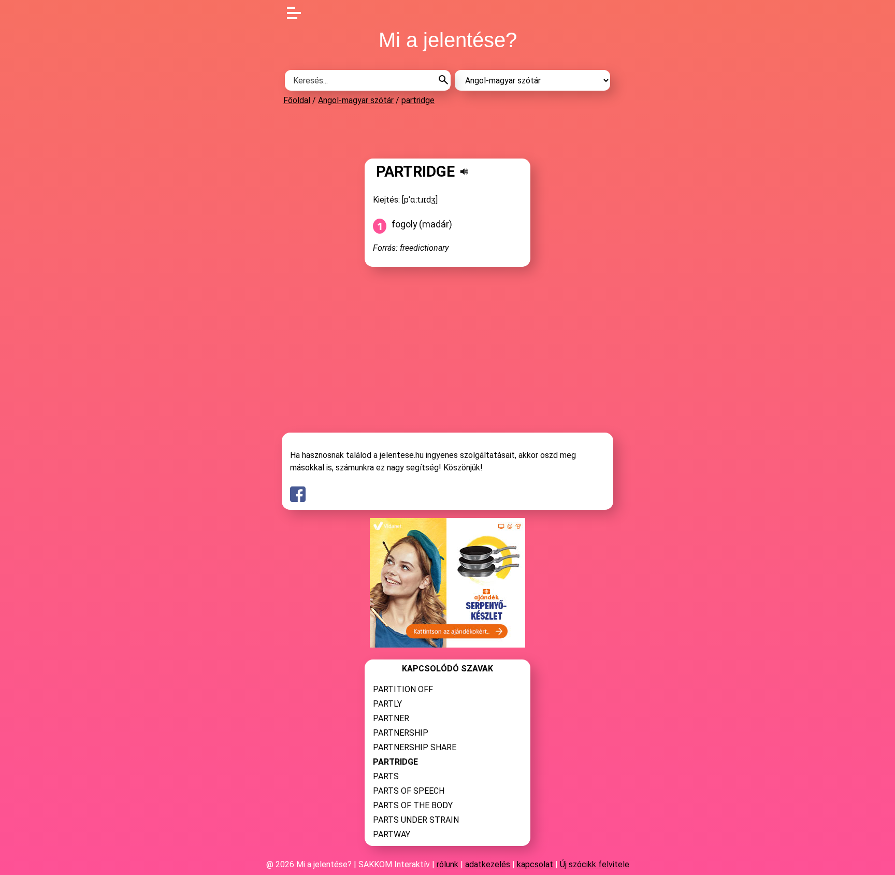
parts (386, 776)
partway (391, 834)
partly (387, 704)
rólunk (447, 864)
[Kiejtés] (464, 171)
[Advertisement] (447, 131)
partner (391, 718)
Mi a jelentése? (448, 39)
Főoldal (296, 100)
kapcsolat (535, 864)
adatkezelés (487, 864)
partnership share (414, 747)
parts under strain (416, 820)
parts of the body (413, 805)
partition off (403, 689)
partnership (400, 733)
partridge (418, 100)
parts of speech (408, 791)
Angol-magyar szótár (356, 100)
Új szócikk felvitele (594, 864)
